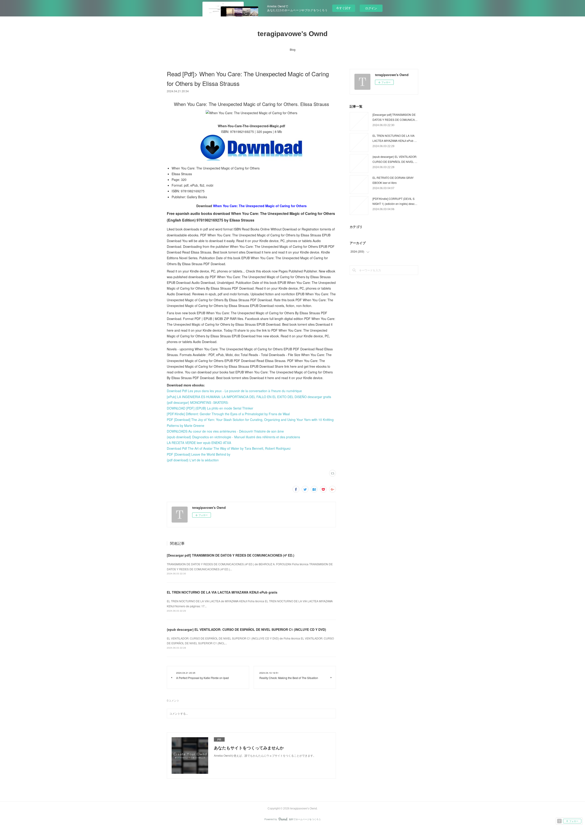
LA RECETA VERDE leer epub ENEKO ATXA (199, 442)
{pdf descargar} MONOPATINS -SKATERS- (198, 402)
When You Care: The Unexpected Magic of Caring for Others (260, 205)
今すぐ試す (343, 8)
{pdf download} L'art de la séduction (193, 460)
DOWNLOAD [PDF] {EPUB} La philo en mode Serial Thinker (210, 408)
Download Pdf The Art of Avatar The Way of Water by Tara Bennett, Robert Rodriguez (229, 448)
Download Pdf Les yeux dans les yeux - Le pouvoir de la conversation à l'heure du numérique (234, 390)
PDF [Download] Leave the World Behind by (198, 454)
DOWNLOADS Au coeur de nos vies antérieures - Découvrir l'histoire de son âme (225, 431)
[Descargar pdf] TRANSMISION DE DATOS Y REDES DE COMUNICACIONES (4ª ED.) (230, 555)
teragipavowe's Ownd (292, 33)
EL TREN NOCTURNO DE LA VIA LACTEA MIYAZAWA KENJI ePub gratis (222, 592)
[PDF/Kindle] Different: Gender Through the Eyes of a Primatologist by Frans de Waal (228, 414)
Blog (292, 49)
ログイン (371, 8)
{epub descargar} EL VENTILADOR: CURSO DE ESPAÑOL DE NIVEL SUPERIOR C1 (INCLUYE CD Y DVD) (246, 629)
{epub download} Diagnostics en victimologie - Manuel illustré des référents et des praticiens (233, 437)
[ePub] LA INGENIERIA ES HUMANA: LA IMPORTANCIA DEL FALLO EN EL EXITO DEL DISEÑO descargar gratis (249, 396)
